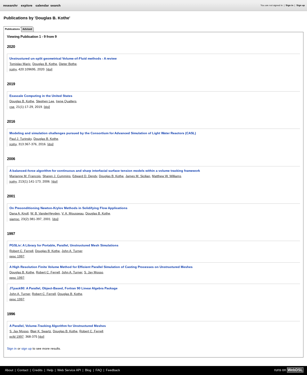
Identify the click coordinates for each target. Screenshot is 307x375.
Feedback (113, 370)
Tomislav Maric (20, 64)
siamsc (14, 219)
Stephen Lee (45, 101)
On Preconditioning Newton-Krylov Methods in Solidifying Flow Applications (68, 208)
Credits (37, 370)
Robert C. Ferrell (21, 251)
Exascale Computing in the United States (40, 96)
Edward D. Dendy (84, 176)
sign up (26, 348)
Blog (88, 370)
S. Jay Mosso (93, 272)
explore (26, 5)
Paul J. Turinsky (20, 139)
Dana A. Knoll (19, 213)
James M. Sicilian (137, 176)
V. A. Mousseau (73, 213)
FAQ (99, 370)
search (55, 5)
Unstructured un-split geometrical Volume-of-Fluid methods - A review (63, 58)
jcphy (13, 69)
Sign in (289, 5)
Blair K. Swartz (40, 331)
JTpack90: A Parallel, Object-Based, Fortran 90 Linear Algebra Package (63, 288)
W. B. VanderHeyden (45, 213)
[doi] (49, 69)
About (9, 370)
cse (11, 107)
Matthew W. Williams (166, 176)
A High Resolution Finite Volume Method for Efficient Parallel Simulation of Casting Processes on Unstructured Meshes (101, 267)
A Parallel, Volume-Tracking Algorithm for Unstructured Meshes (57, 326)
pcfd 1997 (16, 336)
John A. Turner (72, 251)
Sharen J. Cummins (56, 176)
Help (50, 370)
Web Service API (69, 370)
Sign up (300, 5)
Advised (27, 29)
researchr (10, 5)
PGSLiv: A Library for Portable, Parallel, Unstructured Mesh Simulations (63, 245)
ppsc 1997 (16, 256)
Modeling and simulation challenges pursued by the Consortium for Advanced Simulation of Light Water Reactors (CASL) (102, 133)
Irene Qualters (66, 101)
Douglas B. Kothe (44, 64)
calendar (42, 5)
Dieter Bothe (68, 64)
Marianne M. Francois (25, 176)
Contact (22, 370)
